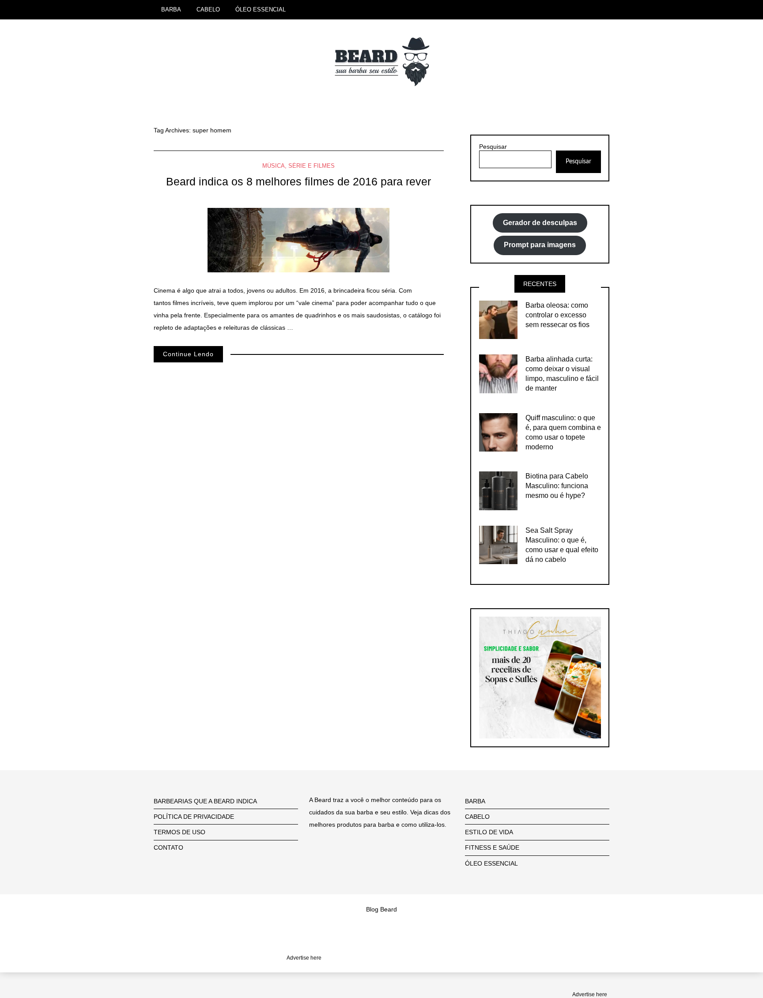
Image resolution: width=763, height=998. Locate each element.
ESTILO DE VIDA (489, 832)
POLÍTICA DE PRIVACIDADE (194, 816)
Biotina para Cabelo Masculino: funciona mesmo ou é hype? (556, 485)
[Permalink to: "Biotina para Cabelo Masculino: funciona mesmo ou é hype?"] (498, 490)
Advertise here (589, 994)
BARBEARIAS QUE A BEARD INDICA (205, 801)
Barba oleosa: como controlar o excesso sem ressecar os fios (557, 314)
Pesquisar (493, 146)
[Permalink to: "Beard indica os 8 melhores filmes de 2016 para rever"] (298, 239)
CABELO (208, 9)
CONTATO (168, 847)
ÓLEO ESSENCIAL (260, 9)
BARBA (171, 9)
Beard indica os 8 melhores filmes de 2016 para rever (298, 182)
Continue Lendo (188, 354)
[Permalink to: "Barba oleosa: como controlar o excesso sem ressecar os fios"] (498, 319)
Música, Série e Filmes (298, 165)
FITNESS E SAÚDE (492, 847)
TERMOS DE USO (179, 832)
